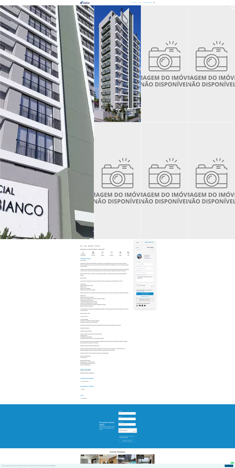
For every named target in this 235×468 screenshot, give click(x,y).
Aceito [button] (229, 465)
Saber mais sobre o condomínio (87, 373)
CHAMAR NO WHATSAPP (145, 299)
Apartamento (91, 246)
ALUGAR (139, 2)
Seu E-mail (120, 416)
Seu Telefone (121, 422)
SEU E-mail (138, 266)
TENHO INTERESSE (145, 293)
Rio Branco (97, 246)
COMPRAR (134, 2)
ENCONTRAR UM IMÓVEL (127, 440)
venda (85, 246)
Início (81, 246)
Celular (138, 270)
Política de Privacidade (140, 291)
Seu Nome (120, 411)
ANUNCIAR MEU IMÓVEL (147, 2)
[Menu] (154, 2)
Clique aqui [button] (52, 465)
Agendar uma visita (145, 296)
